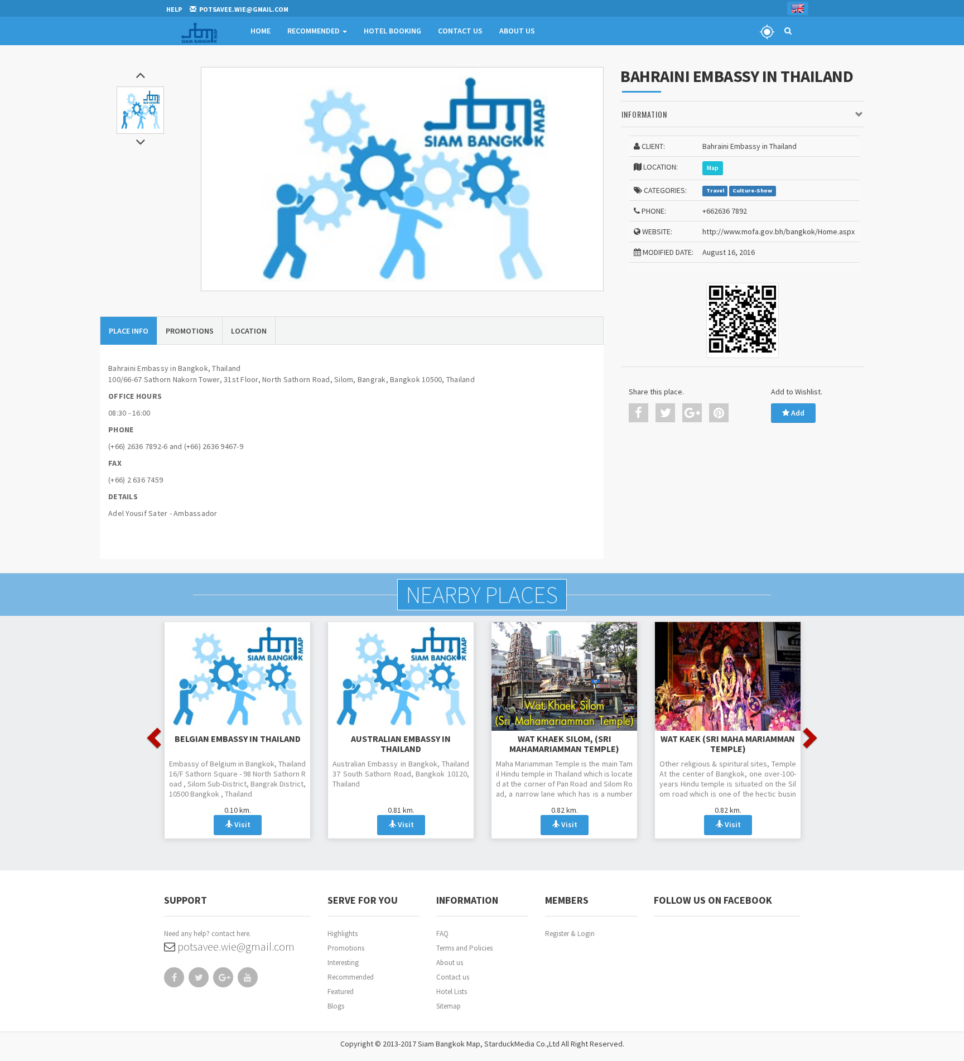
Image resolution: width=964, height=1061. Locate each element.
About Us (517, 31)
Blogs (335, 1006)
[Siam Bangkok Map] (402, 179)
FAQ (442, 933)
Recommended (314, 31)
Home (260, 31)
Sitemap (448, 1006)
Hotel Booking (392, 31)
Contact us (452, 977)
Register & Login (570, 933)
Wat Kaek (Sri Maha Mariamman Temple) (728, 743)
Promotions (345, 948)
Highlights (342, 933)
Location (249, 331)
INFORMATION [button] (644, 114)
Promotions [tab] (190, 331)
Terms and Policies (464, 948)
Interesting (343, 962)
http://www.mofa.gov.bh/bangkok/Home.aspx (778, 231)
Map (713, 168)
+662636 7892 (724, 211)
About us (449, 962)
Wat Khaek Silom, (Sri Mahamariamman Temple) (564, 743)
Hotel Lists (451, 991)
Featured (340, 991)
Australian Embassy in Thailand (401, 743)
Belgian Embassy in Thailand (238, 738)
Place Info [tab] (128, 331)
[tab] (742, 114)
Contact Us (460, 31)
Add (796, 413)
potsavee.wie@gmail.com (235, 946)
